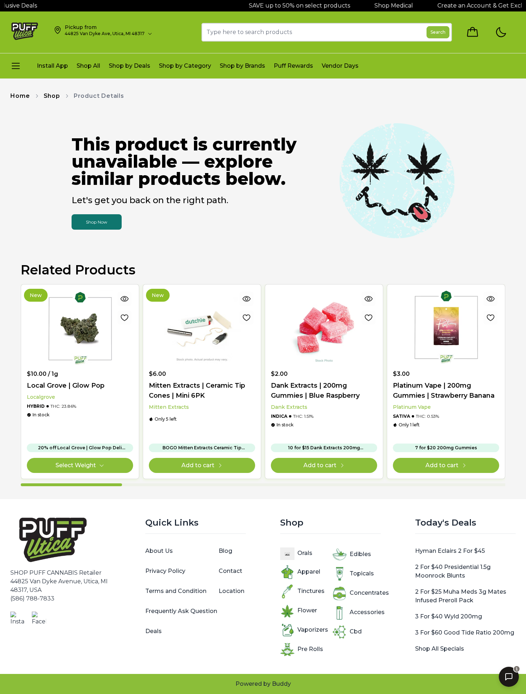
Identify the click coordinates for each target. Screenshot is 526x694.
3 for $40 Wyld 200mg (448, 616)
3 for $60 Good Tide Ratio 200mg (464, 632)
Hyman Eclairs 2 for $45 (450, 550)
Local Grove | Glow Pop (65, 385)
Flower (307, 610)
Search (437, 32)
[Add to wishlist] (124, 317)
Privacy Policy (165, 571)
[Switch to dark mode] (500, 32)
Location (231, 591)
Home (20, 95)
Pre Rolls (310, 649)
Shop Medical (377, 5)
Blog (225, 550)
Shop (52, 95)
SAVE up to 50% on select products (282, 5)
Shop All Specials (439, 648)
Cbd (356, 631)
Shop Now (96, 222)
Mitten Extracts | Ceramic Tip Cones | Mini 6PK (197, 390)
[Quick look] (124, 299)
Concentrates (369, 592)
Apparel (308, 571)
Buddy (281, 683)
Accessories (367, 612)
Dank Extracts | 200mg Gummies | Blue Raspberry (315, 390)
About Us (159, 550)
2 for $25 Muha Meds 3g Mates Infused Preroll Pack (460, 596)
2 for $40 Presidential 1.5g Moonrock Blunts (453, 571)
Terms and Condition (175, 591)
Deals (153, 631)
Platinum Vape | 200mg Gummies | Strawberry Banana (444, 390)
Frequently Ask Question (181, 611)
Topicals (362, 573)
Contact (230, 571)
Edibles (360, 554)
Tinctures (311, 591)
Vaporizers (312, 629)
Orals (304, 553)
